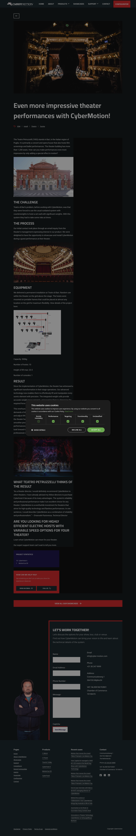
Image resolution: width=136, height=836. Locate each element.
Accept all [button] (96, 430)
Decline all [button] (77, 430)
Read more (69, 411)
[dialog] (68, 418)
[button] (38, 430)
